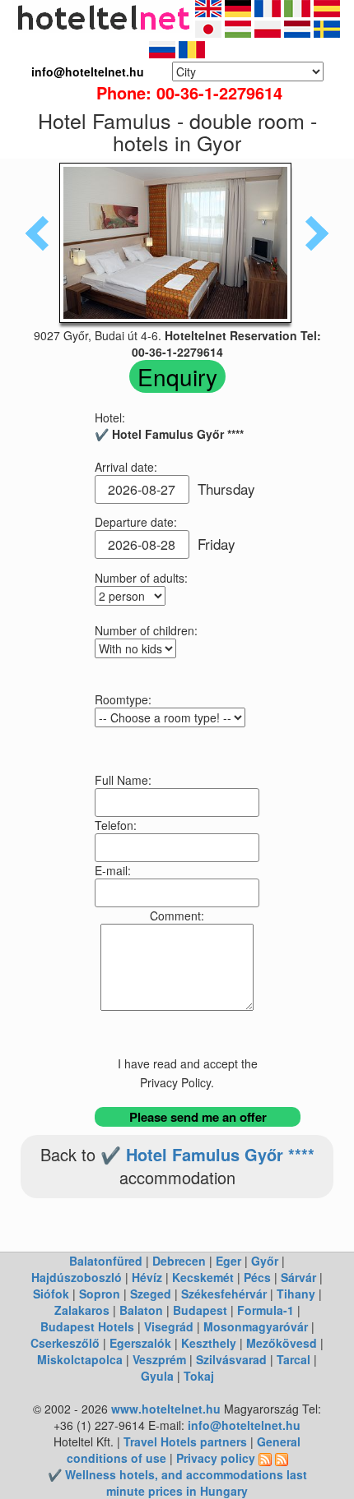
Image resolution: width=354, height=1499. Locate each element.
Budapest (200, 1310)
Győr (264, 1260)
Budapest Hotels (87, 1326)
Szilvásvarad (231, 1359)
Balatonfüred (105, 1260)
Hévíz (147, 1277)
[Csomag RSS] (281, 1458)
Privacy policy (215, 1458)
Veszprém (159, 1359)
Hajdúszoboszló (76, 1277)
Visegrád (168, 1326)
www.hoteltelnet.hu (166, 1408)
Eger (228, 1260)
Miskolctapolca (80, 1359)
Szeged (150, 1293)
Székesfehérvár (224, 1293)
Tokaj (199, 1376)
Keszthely (208, 1343)
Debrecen (179, 1260)
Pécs (257, 1277)
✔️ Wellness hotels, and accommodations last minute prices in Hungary (177, 1482)
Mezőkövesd (281, 1343)
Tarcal (293, 1359)
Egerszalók (140, 1343)
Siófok (51, 1293)
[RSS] (265, 1458)
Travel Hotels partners (185, 1441)
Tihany (296, 1293)
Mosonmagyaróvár (255, 1326)
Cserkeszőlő (65, 1343)
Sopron (99, 1293)
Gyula (157, 1376)
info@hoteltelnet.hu (244, 1425)
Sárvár (298, 1277)
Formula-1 (265, 1310)
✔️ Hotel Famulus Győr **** (207, 1154)
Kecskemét (203, 1277)
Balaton (141, 1310)
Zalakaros (81, 1310)
